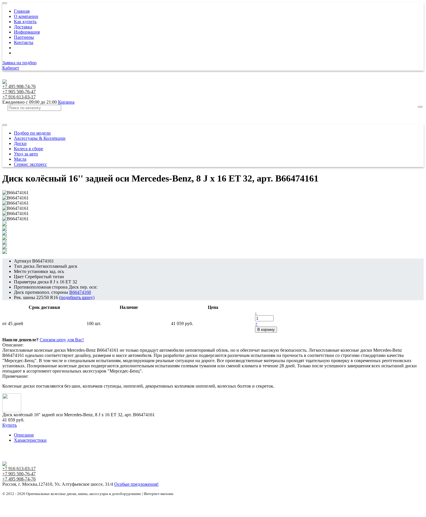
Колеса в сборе (28, 148)
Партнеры (24, 37)
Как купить (25, 21)
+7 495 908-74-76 (19, 86)
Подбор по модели (32, 133)
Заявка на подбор (19, 62)
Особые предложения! (136, 484)
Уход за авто (26, 153)
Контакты (23, 42)
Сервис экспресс (30, 164)
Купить (9, 425)
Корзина (66, 102)
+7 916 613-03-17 (19, 96)
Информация (27, 32)
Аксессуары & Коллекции (39, 138)
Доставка (23, 26)
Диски (20, 143)
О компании (26, 16)
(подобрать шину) (76, 297)
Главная (22, 11)
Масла (20, 159)
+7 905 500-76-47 (19, 91)
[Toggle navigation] (4, 3)
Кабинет (10, 67)
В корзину (266, 329)
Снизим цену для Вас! (62, 339)
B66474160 (80, 292)
